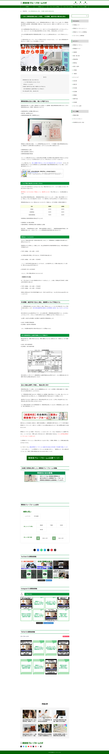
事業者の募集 (76, 115)
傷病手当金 (75, 98)
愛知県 (41, 525)
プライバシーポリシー (77, 118)
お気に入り (80, 3)
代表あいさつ (41, 6)
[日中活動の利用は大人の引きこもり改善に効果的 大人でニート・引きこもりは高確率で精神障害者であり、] (39, 603)
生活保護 (75, 102)
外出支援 (75, 87)
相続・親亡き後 (76, 55)
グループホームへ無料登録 (78, 35)
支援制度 (75, 52)
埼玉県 (61, 525)
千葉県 (51, 525)
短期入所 (75, 84)
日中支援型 (36, 516)
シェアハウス (27, 516)
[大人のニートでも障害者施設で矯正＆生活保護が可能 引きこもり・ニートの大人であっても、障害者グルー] (51, 603)
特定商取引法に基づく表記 (78, 122)
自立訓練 (75, 91)
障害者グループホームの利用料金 (80, 32)
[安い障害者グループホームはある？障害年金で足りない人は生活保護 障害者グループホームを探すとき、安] (51, 615)
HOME (27, 6)
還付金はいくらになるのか (28, 84)
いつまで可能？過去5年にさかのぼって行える (32, 82)
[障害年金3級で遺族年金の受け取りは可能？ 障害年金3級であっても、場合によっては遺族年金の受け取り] (63, 615)
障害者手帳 (75, 59)
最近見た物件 (76, 3)
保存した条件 (85, 3)
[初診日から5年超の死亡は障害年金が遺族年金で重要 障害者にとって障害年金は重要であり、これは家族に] (26, 615)
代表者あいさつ (76, 24)
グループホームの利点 (54, 6)
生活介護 (75, 80)
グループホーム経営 (77, 105)
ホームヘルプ (76, 77)
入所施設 (75, 70)
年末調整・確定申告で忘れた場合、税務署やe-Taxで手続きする (34, 86)
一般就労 (75, 73)
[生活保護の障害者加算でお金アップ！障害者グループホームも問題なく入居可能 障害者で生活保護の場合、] (63, 603)
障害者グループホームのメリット (80, 28)
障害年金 (75, 62)
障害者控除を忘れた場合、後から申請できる (31, 79)
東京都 (41, 529)
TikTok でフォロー (66, 636)
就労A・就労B (76, 66)
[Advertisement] (44, 492)
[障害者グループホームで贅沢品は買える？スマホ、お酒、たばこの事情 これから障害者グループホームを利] (26, 603)
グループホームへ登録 (81, 6)
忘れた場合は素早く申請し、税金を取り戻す (31, 91)
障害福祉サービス (76, 48)
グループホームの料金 (68, 6)
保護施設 (75, 95)
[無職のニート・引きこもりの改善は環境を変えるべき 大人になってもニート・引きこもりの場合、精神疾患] (39, 615)
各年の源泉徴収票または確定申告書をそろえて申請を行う (34, 88)
